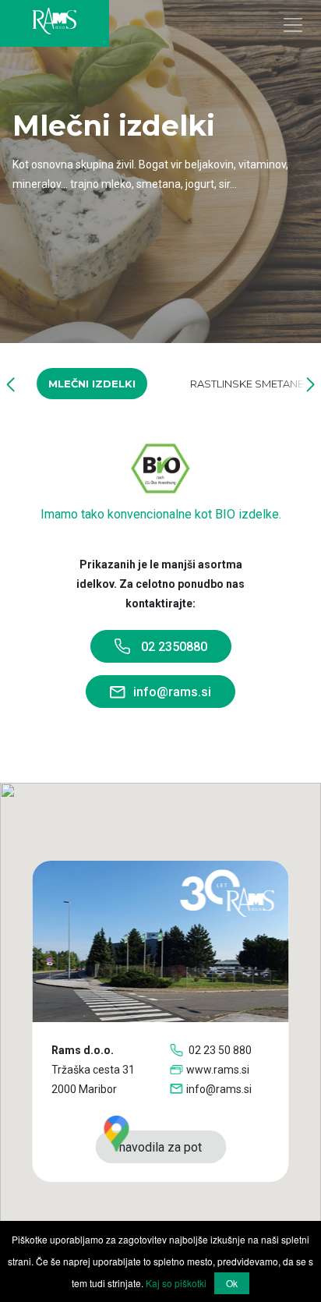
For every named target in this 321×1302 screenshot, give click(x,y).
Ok (232, 1283)
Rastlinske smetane (247, 383)
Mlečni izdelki (92, 383)
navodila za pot (160, 1147)
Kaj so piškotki (176, 1283)
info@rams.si (172, 692)
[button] (10, 384)
